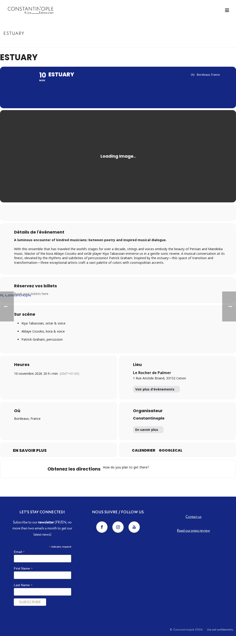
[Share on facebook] (100, 213)
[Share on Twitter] (112, 213)
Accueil (209, 43)
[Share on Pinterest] (124, 213)
